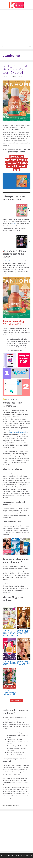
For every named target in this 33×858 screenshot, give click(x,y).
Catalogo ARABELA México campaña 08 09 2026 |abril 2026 (9, 632)
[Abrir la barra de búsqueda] (30, 46)
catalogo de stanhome (10, 261)
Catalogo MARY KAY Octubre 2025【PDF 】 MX (23, 663)
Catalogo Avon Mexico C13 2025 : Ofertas (9, 663)
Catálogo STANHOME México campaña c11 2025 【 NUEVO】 (15, 69)
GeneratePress (27, 855)
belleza (13, 224)
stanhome (16, 805)
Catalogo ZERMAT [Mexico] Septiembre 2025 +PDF (9, 693)
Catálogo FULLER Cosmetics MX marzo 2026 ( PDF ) (23, 632)
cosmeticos (8, 805)
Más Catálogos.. (16, 700)
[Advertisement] (16, 26)
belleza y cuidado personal (17, 432)
